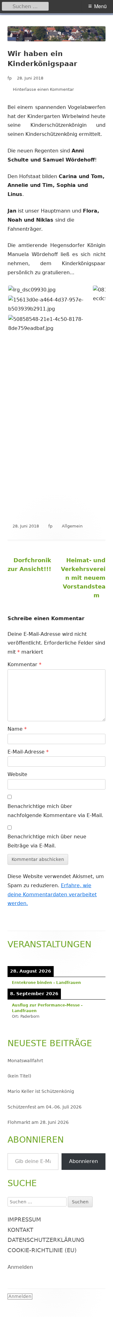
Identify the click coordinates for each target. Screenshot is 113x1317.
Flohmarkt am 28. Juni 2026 (38, 1122)
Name (17, 729)
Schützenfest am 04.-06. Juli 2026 (45, 1106)
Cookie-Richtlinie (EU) (42, 1250)
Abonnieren (83, 1161)
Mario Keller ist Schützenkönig (41, 1091)
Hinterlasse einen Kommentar (43, 89)
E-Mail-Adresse (28, 752)
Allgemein (72, 526)
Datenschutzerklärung (46, 1240)
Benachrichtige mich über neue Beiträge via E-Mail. (47, 841)
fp (10, 78)
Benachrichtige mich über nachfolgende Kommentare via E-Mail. (55, 810)
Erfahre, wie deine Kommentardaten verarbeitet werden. (52, 894)
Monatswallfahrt (25, 1060)
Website (17, 774)
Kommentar (24, 664)
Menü (100, 6)
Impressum (24, 1219)
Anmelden (20, 1267)
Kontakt (20, 1230)
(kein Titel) (19, 1075)
